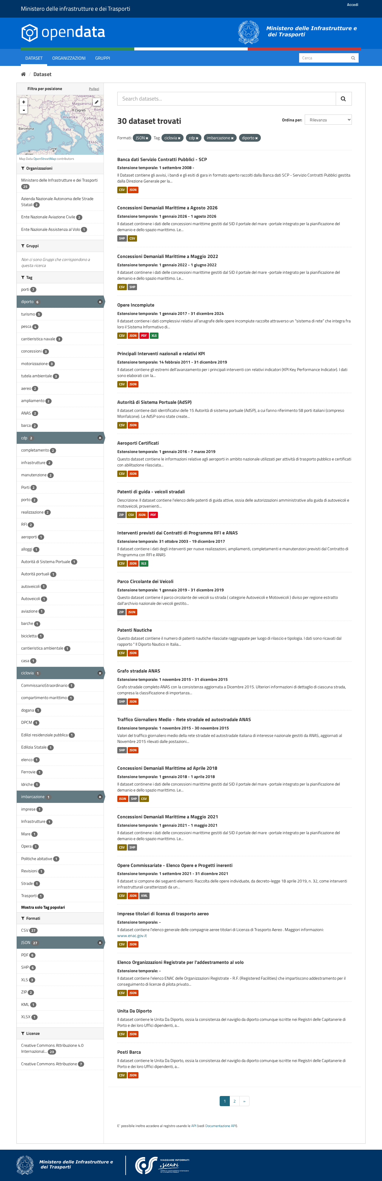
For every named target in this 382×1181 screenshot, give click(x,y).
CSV (122, 189)
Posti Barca (129, 1051)
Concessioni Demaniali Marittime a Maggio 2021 (167, 816)
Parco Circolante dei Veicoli (145, 581)
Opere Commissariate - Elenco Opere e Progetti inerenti (174, 865)
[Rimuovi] (147, 138)
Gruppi (102, 58)
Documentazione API (220, 1126)
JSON (133, 189)
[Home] (23, 74)
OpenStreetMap (44, 158)
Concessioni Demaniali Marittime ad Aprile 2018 (167, 768)
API (193, 1126)
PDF (144, 335)
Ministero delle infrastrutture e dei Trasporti (75, 8)
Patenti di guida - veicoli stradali (151, 491)
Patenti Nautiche (134, 629)
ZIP (121, 514)
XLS (154, 335)
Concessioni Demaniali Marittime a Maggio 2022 (167, 256)
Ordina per (291, 120)
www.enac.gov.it (132, 935)
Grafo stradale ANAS (138, 670)
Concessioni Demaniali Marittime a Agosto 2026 (167, 207)
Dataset (34, 58)
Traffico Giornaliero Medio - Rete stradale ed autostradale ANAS (184, 719)
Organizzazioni (69, 58)
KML (144, 895)
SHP (122, 238)
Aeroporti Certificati (138, 442)
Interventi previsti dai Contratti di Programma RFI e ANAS (177, 532)
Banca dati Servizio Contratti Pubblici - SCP (162, 159)
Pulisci (94, 89)
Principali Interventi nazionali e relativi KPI (161, 353)
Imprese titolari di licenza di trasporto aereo (163, 913)
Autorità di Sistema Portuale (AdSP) (154, 402)
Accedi (352, 4)
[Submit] (353, 57)
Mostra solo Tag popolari (43, 907)
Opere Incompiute (135, 304)
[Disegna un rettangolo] (97, 102)
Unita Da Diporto (134, 1010)
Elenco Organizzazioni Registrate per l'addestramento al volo (180, 962)
